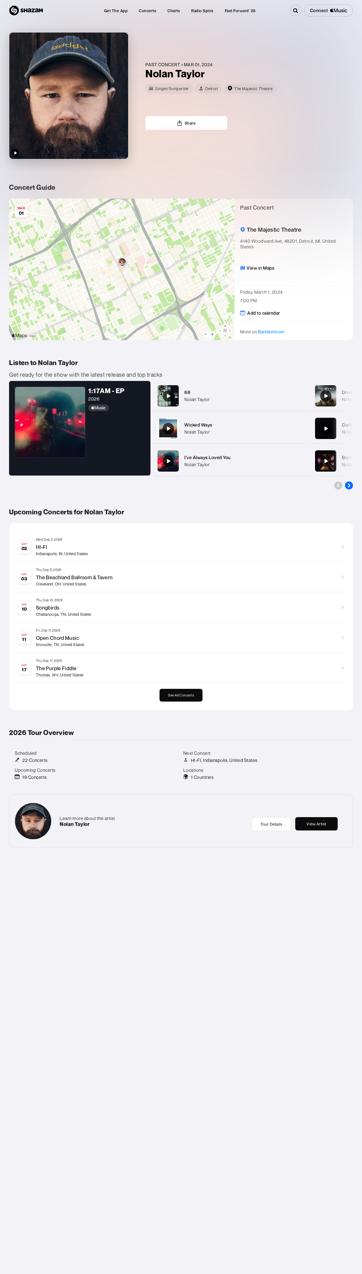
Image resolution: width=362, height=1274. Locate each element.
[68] (168, 396)
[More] (300, 396)
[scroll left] (338, 485)
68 (187, 392)
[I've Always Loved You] (168, 461)
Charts (173, 10)
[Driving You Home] (325, 396)
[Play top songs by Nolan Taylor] (15, 153)
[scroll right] (349, 485)
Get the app (116, 10)
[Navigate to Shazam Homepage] (26, 10)
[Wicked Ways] (168, 428)
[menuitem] (115, 10)
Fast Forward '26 (240, 10)
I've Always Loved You (207, 457)
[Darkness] (325, 428)
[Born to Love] (325, 461)
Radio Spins (202, 10)
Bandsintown (271, 332)
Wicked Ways (198, 425)
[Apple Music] (116, 407)
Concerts (147, 10)
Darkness (352, 425)
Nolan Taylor (197, 399)
